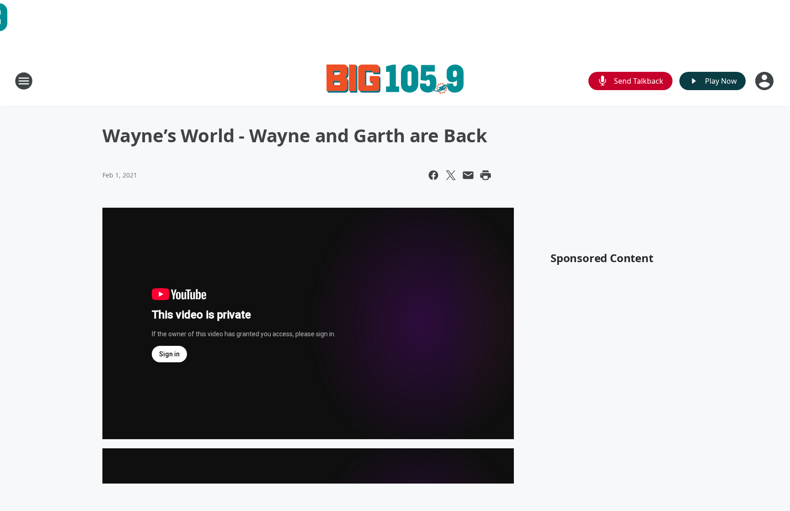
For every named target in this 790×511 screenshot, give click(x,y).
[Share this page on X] (450, 175)
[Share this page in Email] (468, 175)
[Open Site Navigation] (24, 81)
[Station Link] (395, 81)
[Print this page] (485, 175)
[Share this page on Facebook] (433, 175)
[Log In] (765, 81)
